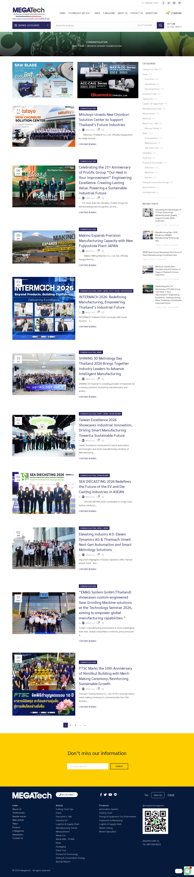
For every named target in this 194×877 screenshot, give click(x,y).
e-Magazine (18, 830)
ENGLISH (148, 3)
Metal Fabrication (107, 831)
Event (99, 291)
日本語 (155, 3)
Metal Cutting (106, 827)
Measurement (149, 113)
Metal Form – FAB (150, 123)
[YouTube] (174, 3)
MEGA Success (151, 143)
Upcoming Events (152, 89)
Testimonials (18, 812)
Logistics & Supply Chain (67, 823)
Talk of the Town (152, 147)
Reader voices (19, 816)
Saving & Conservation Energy (156, 182)
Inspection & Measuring (110, 820)
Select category (145, 25)
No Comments (174, 225)
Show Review (126, 291)
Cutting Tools (105, 812)
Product (16, 827)
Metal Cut (147, 118)
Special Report (149, 187)
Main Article (18, 819)
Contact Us (17, 838)
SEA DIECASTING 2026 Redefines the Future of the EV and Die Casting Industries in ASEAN (105, 486)
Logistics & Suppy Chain (153, 103)
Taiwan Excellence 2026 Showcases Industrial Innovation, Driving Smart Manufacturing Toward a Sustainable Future (105, 427)
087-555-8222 (154, 844)
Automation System (108, 809)
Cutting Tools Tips (150, 69)
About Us (16, 809)
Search (160, 25)
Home (74, 46)
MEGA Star (149, 172)
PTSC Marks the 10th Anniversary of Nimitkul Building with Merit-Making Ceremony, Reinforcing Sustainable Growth (105, 676)
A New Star (149, 167)
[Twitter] (169, 3)
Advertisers (17, 834)
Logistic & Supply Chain (110, 823)
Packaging (147, 152)
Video (15, 823)
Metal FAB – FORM (65, 839)
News (82, 46)
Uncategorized (149, 192)
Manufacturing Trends (152, 108)
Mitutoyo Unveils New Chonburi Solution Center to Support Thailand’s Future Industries (104, 119)
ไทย (142, 3)
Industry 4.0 (148, 98)
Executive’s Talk (149, 93)
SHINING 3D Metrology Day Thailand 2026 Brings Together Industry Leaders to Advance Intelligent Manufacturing (104, 366)
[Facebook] (163, 3)
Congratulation (88, 108)
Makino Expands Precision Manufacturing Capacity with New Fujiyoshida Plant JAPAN (106, 240)
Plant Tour (147, 157)
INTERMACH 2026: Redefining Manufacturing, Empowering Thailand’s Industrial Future (102, 301)
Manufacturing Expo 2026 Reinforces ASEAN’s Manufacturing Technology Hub (167, 236)
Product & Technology (152, 162)
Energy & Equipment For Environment (117, 816)
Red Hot (148, 177)
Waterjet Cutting (152, 128)
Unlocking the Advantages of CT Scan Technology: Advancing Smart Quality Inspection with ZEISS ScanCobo (168, 215)
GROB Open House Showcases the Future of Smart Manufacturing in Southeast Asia (162, 253)
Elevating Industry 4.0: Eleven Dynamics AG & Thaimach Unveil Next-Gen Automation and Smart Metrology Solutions (105, 541)
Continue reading (87, 144)
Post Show (114, 291)
